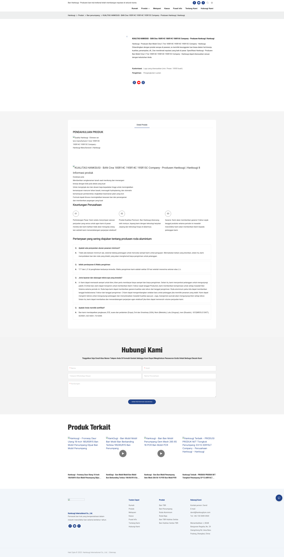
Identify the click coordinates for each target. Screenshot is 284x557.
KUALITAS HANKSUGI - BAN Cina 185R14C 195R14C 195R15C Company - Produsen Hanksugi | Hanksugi (144, 15)
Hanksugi (71, 15)
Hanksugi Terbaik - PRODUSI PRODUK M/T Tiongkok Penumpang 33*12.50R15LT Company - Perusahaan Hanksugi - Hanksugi (199, 476)
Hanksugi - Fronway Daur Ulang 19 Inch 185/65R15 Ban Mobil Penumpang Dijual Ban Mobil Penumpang (84, 476)
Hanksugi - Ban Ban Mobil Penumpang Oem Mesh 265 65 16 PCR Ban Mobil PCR (160, 476)
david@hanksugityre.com (200, 512)
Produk (81, 15)
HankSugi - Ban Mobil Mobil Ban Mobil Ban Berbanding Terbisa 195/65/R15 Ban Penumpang (122, 476)
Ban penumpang (93, 15)
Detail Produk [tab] (142, 125)
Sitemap (112, 552)
